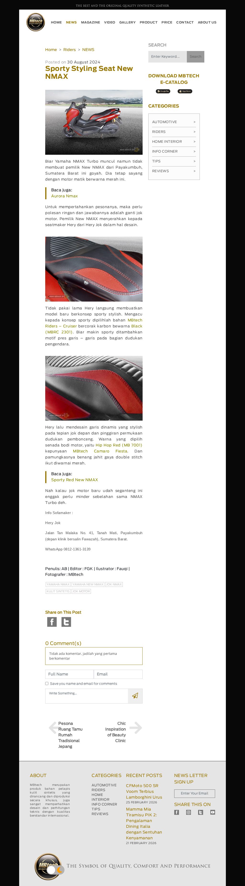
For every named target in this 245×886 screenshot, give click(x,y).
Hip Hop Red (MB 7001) (119, 445)
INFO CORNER (104, 804)
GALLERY (127, 22)
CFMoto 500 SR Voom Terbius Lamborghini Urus (144, 791)
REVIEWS (100, 814)
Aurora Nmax (64, 196)
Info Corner (174, 151)
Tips (174, 161)
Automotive (174, 122)
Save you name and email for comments (83, 684)
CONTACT (185, 22)
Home (51, 50)
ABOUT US (207, 22)
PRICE (167, 22)
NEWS (71, 22)
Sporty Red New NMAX (74, 480)
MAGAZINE (90, 22)
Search (195, 56)
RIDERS (98, 790)
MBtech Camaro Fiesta (100, 451)
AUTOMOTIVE (104, 785)
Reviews (174, 171)
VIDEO (109, 22)
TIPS (96, 809)
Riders (69, 50)
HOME (56, 22)
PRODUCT (149, 22)
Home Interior (174, 141)
